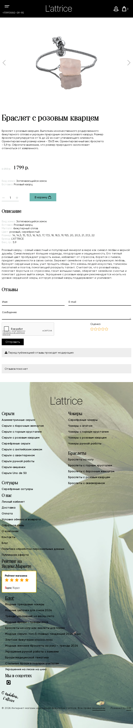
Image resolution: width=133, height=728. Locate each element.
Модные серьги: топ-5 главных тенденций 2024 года (43, 633)
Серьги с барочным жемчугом (23, 425)
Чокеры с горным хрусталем (88, 431)
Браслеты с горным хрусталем (90, 465)
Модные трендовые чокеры (24, 604)
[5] (106, 329)
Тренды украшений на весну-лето (29, 616)
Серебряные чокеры (83, 419)
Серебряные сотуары (17, 489)
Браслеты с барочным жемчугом (91, 471)
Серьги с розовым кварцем (21, 437)
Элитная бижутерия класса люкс (29, 639)
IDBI (128, 708)
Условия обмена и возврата (21, 519)
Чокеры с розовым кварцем (87, 437)
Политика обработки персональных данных (33, 549)
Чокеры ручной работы (84, 443)
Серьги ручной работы (18, 461)
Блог (5, 543)
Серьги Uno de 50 (14, 473)
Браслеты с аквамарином (86, 483)
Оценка (95, 324)
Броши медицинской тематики (27, 657)
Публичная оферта (15, 554)
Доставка (9, 507)
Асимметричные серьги (18, 419)
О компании (10, 531)
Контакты (8, 537)
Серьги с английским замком (22, 449)
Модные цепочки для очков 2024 (28, 610)
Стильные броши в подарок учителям (32, 663)
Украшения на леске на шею (26, 669)
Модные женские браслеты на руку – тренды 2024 (41, 645)
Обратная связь (13, 525)
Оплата (7, 513)
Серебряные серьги (16, 443)
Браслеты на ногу (81, 459)
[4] (102, 329)
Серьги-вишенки (13, 467)
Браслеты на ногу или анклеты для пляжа (35, 628)
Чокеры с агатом (80, 425)
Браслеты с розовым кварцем (89, 477)
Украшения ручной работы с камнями (32, 651)
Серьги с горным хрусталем (22, 431)
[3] (99, 329)
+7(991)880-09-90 (13, 12)
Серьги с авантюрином (18, 455)
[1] (92, 329)
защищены (98, 708)
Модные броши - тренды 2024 (26, 622)
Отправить (13, 342)
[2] (95, 329)
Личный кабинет (13, 501)
